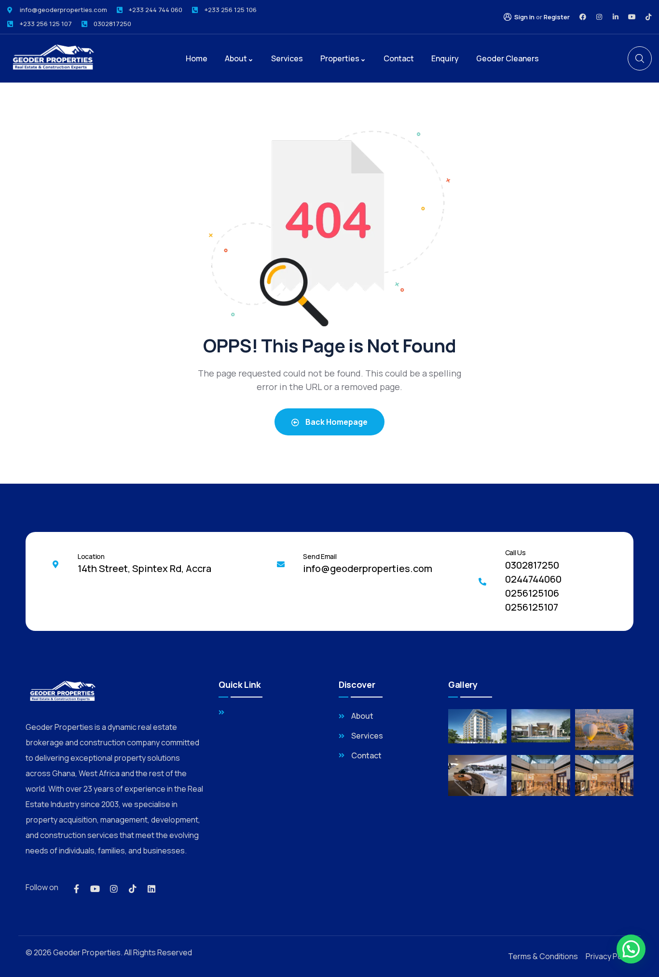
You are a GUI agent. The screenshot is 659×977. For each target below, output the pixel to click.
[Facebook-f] (76, 888)
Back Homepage (336, 422)
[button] (631, 949)
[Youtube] (632, 17)
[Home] (52, 58)
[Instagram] (599, 17)
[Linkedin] (151, 888)
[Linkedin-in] (615, 17)
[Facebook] (582, 17)
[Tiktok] (648, 17)
